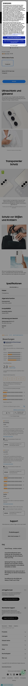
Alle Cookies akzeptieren (14, 37)
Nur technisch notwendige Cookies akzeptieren (14, 41)
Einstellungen (14, 45)
